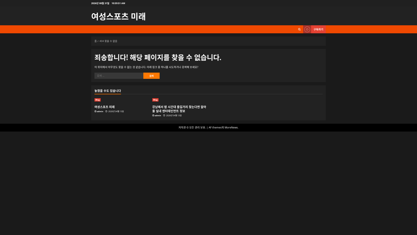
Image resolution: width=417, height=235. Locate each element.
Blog (97, 99)
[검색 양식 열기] (299, 29)
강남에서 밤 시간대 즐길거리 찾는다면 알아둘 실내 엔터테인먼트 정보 (179, 109)
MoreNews (231, 127)
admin (100, 111)
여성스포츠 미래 (118, 16)
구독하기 (318, 29)
